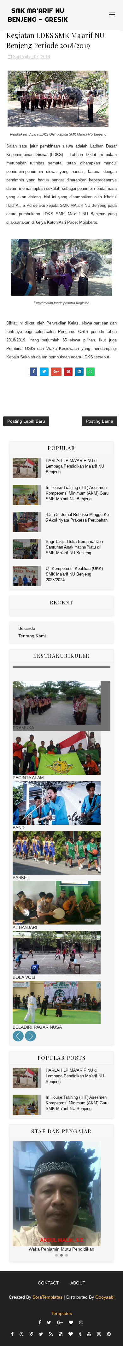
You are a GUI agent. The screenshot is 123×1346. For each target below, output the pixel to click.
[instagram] (81, 1322)
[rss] (51, 1334)
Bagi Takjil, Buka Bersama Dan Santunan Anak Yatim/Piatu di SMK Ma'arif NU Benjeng (74, 547)
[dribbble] (21, 1334)
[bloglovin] (71, 1322)
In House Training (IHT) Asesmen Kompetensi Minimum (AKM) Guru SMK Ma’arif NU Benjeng (77, 493)
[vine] (31, 1334)
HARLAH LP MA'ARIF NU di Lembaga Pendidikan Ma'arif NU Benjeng (75, 466)
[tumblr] (80, 1334)
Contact (48, 1282)
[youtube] (89, 1334)
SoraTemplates (47, 1297)
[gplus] (60, 1322)
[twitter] (49, 1322)
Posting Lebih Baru (26, 421)
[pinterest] (108, 1334)
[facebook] (40, 1322)
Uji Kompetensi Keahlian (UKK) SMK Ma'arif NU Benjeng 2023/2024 (74, 574)
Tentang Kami (32, 635)
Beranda (26, 628)
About (77, 1282)
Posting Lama (99, 421)
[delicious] (60, 1334)
